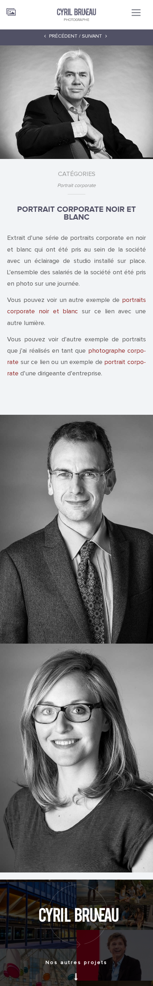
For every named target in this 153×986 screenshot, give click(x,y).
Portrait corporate (76, 185)
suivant (93, 36)
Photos (11, 9)
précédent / (64, 36)
